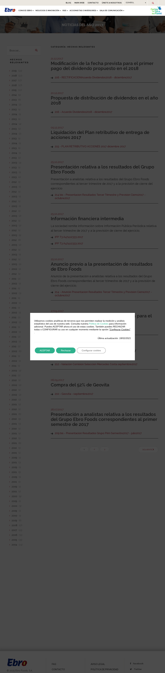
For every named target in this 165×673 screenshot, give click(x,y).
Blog (68, 3)
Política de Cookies (98, 323)
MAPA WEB (79, 3)
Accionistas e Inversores (83, 11)
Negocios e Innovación (47, 11)
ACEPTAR (45, 350)
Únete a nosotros (112, 3)
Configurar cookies (91, 350)
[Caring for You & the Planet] (156, 10)
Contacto (93, 3)
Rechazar (66, 350)
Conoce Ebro (25, 11)
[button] (135, 2)
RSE (64, 11)
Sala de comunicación (111, 11)
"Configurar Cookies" (119, 329)
